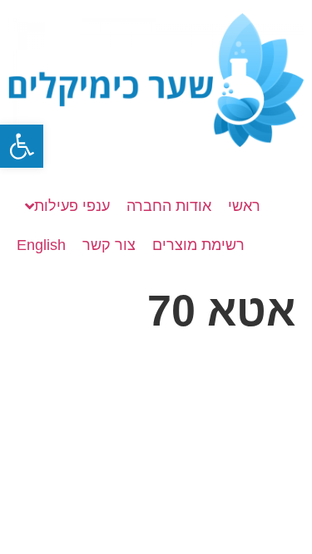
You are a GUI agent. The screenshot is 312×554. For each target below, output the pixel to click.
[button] (21, 146)
